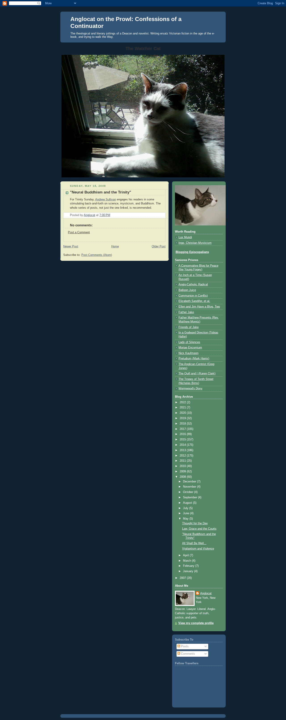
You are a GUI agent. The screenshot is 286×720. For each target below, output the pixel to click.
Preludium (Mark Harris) (194, 358)
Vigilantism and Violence (198, 548)
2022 (183, 402)
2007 (183, 578)
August (188, 502)
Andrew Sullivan (105, 199)
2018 (183, 423)
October (188, 492)
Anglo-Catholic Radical (193, 284)
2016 (183, 434)
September (190, 497)
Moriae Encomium (190, 347)
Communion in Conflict (193, 295)
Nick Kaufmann (188, 353)
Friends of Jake (189, 327)
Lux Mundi (185, 237)
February (189, 565)
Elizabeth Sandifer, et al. (194, 301)
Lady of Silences (189, 342)
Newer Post (70, 246)
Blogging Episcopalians (192, 252)
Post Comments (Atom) (96, 255)
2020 (183, 412)
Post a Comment (79, 232)
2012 (183, 455)
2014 (183, 444)
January (188, 571)
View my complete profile (196, 623)
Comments (187, 653)
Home (115, 246)
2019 (183, 418)
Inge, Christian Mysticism (195, 242)
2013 (183, 450)
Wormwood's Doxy (190, 388)
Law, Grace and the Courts (199, 528)
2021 (183, 407)
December (190, 481)
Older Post (159, 246)
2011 (183, 460)
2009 (183, 471)
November (190, 486)
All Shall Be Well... (194, 543)
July (186, 508)
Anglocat (206, 593)
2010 (183, 466)
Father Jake (186, 312)
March (187, 560)
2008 (183, 476)
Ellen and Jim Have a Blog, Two (199, 306)
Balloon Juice (187, 290)
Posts (184, 646)
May (186, 518)
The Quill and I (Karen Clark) (197, 373)
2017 (183, 429)
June (186, 513)
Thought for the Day (195, 523)
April (186, 555)
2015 (183, 439)
